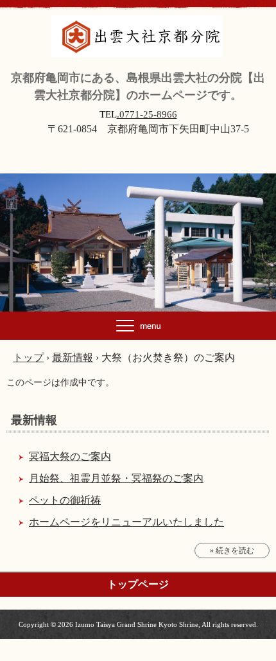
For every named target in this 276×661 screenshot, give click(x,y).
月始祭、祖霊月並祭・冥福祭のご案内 (116, 478)
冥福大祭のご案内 (70, 456)
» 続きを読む (232, 550)
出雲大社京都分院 (138, 28)
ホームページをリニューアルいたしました (126, 521)
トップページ (138, 584)
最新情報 (34, 420)
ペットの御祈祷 (65, 500)
